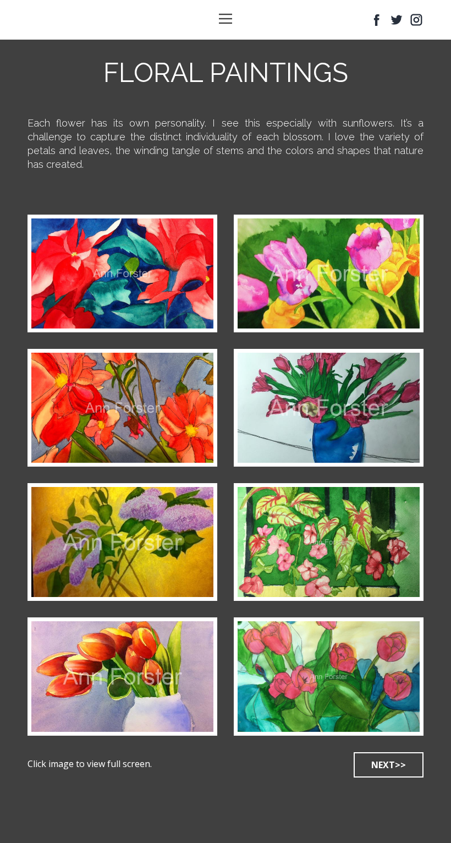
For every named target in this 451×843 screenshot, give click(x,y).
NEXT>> (388, 765)
